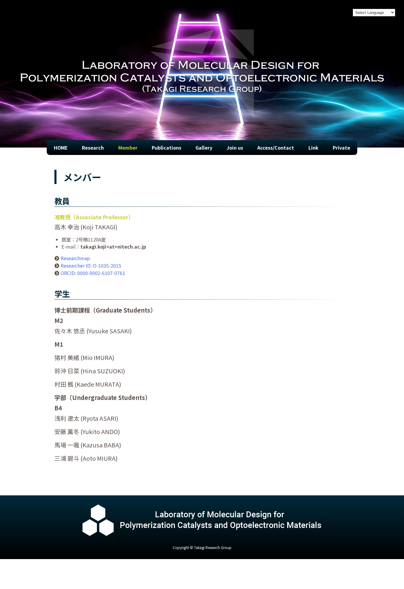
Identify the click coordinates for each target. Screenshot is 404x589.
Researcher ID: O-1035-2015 (91, 265)
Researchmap (75, 258)
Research (93, 147)
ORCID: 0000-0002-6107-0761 (93, 272)
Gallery (203, 147)
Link (313, 147)
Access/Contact (275, 147)
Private (341, 147)
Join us (235, 147)
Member (128, 147)
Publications (166, 147)
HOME (61, 147)
